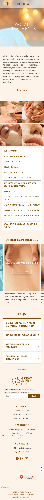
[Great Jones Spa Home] (6, 4)
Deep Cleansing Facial (15, 156)
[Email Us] (15, 448)
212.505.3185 (23, 451)
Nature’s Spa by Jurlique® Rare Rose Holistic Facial (20, 184)
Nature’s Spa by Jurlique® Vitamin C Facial (21, 217)
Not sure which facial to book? (22, 335)
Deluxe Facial (11, 167)
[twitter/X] (28, 4)
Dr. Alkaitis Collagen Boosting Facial (20, 225)
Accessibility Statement (21, 497)
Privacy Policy (13, 494)
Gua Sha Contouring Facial (18, 178)
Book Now (22, 90)
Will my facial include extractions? (17, 357)
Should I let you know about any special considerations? (20, 324)
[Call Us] (16, 451)
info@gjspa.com (24, 448)
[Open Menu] (38, 4)
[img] (22, 477)
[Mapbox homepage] (5, 487)
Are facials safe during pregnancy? (17, 345)
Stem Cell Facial (12, 191)
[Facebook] (18, 4)
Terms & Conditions (27, 494)
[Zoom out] (41, 470)
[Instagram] (23, 4)
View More (22, 369)
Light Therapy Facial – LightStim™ (22, 205)
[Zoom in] (41, 467)
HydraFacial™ (11, 151)
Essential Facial (12, 161)
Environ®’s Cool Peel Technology (21, 210)
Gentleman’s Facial (14, 172)
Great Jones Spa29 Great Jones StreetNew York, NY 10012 (22, 415)
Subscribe (34, 396)
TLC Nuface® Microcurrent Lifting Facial (22, 198)
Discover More (22, 271)
